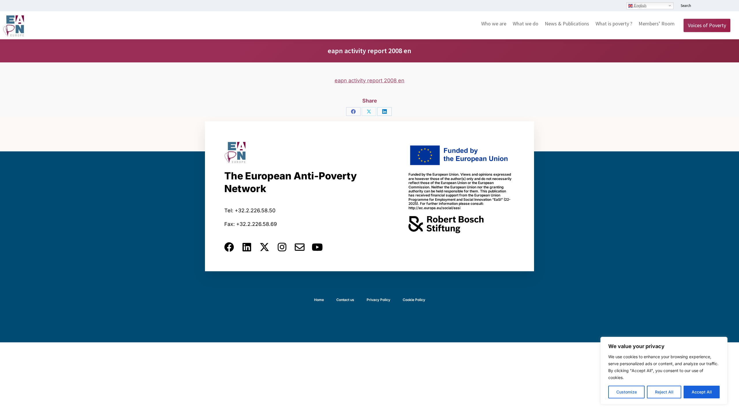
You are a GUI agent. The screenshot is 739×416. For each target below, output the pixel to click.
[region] (663, 370)
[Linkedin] (247, 247)
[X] (369, 111)
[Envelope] (300, 247)
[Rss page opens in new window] (726, 6)
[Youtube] (317, 247)
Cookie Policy (414, 300)
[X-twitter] (264, 247)
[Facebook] (353, 111)
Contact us (345, 300)
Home (319, 300)
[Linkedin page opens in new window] (700, 6)
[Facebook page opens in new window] (709, 6)
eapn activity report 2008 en (369, 80)
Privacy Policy (378, 300)
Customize (626, 391)
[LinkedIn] (384, 111)
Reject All (664, 391)
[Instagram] (282, 247)
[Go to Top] (730, 407)
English (639, 5)
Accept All (702, 391)
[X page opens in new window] (718, 6)
